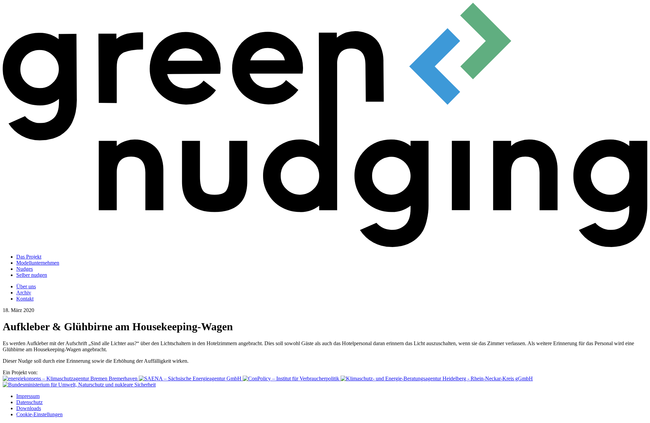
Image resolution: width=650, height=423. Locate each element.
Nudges (24, 269)
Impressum (28, 396)
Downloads (28, 408)
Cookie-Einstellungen (39, 414)
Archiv (23, 292)
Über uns (26, 286)
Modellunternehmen (37, 263)
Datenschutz (29, 402)
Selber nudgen (31, 275)
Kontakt (25, 299)
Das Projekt (28, 257)
